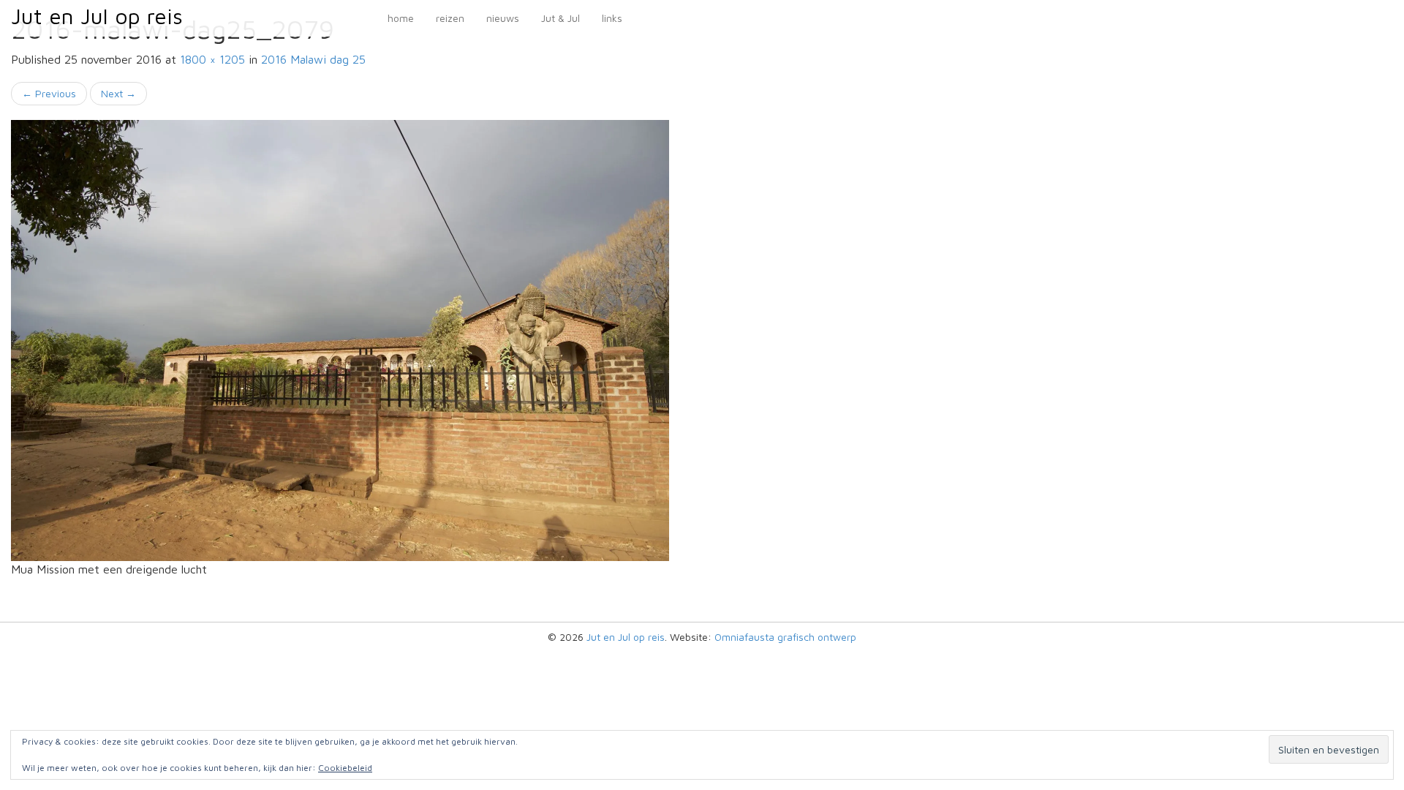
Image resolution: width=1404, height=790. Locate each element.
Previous (49, 93)
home (401, 18)
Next (118, 93)
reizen (450, 18)
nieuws (502, 18)
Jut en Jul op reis (97, 16)
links (612, 18)
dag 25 (313, 59)
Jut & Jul (560, 18)
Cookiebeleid (345, 767)
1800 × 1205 (212, 59)
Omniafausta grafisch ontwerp (785, 637)
